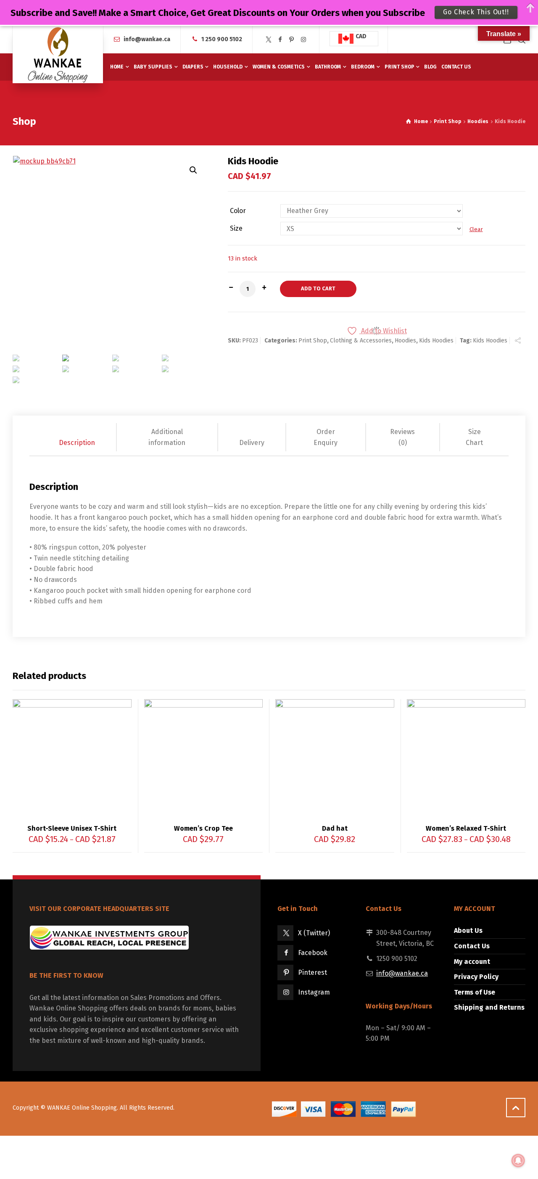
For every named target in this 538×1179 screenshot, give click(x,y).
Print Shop (447, 121)
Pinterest (312, 972)
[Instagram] (303, 39)
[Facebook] (280, 39)
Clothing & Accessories (361, 340)
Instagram (314, 992)
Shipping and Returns (489, 1007)
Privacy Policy (476, 977)
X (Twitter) (314, 933)
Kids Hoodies (436, 340)
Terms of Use (474, 992)
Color (238, 211)
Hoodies (477, 121)
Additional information (166, 437)
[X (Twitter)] (268, 39)
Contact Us (472, 946)
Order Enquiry (326, 437)
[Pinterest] (291, 39)
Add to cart (318, 288)
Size (236, 228)
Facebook (312, 953)
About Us (468, 930)
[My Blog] (57, 54)
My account (472, 962)
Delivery (251, 443)
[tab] (77, 437)
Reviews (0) (402, 437)
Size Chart (474, 437)
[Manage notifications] (518, 1160)
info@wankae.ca (147, 39)
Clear (476, 229)
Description (77, 443)
